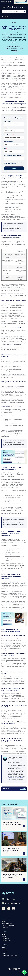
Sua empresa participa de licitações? (13, 155)
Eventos (4, 951)
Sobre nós (5, 927)
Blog (3, 947)
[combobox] (13, 11)
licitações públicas (7, 445)
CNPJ (5, 148)
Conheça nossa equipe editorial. (16, 777)
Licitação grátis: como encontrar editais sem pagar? (12, 823)
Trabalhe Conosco (7, 923)
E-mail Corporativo (9, 134)
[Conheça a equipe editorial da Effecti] (5, 759)
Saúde (4, 934)
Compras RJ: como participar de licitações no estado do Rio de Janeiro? (12, 876)
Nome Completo (8, 121)
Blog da (4, 7)
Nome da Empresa (8, 141)
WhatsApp (6, 128)
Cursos (4, 953)
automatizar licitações (17, 522)
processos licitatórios (8, 230)
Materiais (4, 949)
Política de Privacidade (10, 163)
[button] (12, 51)
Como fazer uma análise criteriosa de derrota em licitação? (11, 850)
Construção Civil (6, 940)
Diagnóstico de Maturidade (9, 955)
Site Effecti (5, 16)
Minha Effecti (5, 919)
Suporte (4, 921)
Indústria (4, 936)
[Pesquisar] (25, 11)
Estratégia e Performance (17, 48)
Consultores (5, 938)
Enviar (14, 168)
